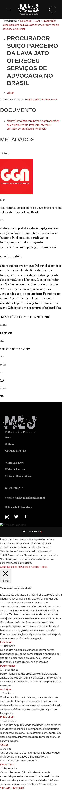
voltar (10, 92)
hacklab (36, 531)
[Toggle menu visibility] (8, 9)
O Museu (10, 444)
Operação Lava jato (15, 450)
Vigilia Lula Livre (14, 463)
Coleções (25, 20)
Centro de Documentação (18, 476)
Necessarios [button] (7, 764)
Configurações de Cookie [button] (15, 566)
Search (52, 9)
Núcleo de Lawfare (15, 469)
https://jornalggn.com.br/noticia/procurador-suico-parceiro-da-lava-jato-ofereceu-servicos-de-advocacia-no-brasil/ (33, 124)
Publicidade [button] (7, 716)
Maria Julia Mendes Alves (42, 99)
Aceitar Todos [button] (39, 566)
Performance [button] (8, 665)
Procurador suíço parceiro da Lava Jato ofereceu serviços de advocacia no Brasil (31, 24)
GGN (37, 20)
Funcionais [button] (6, 641)
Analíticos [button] (6, 689)
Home (8, 437)
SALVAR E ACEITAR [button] (12, 788)
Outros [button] (4, 744)
